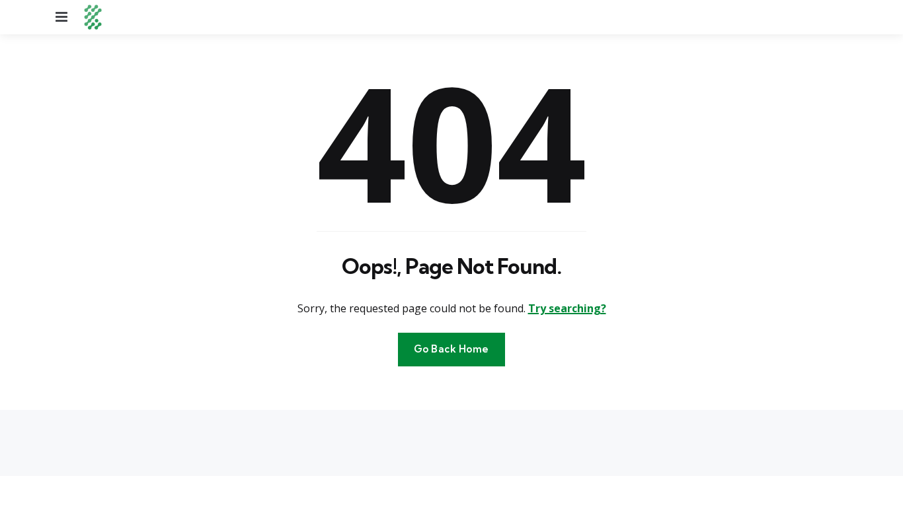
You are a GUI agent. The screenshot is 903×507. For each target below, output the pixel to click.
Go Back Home (451, 349)
